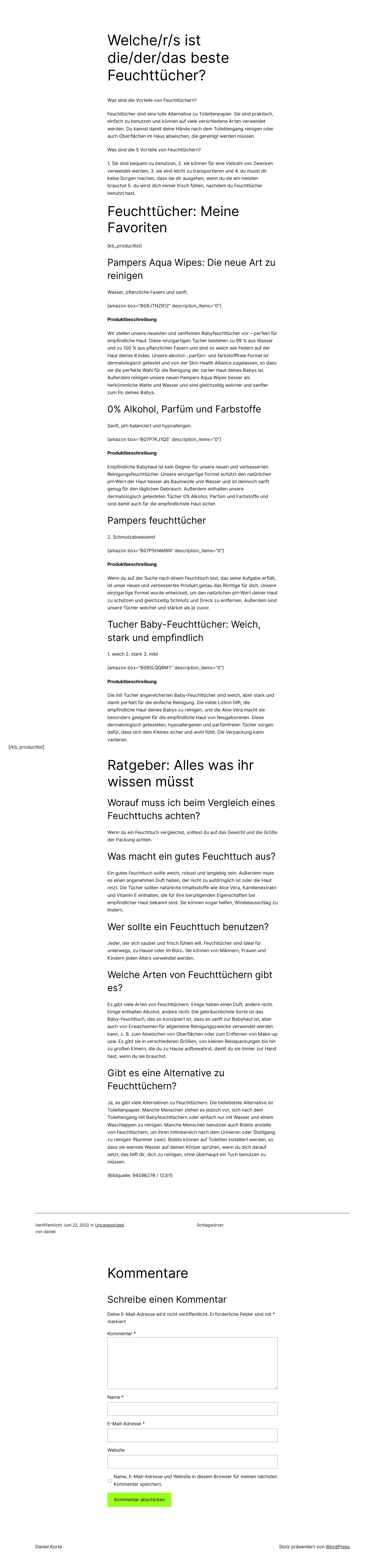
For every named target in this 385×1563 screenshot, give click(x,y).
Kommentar (121, 1333)
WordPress (338, 1546)
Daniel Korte (48, 1546)
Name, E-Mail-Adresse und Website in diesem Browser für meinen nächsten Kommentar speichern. (195, 1480)
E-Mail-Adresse (126, 1423)
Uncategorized (109, 1225)
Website (116, 1450)
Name (115, 1397)
